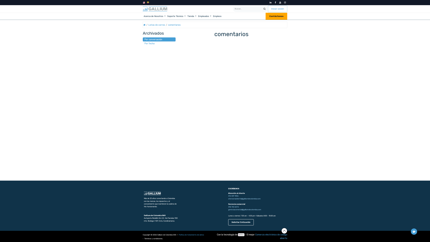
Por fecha (149, 43)
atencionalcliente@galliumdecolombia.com (244, 199)
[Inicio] (144, 25)
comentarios (174, 25)
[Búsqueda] (265, 9)
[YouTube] (280, 2)
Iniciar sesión (277, 9)
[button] (284, 231)
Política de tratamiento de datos (191, 235)
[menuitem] (144, 3)
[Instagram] (285, 2)
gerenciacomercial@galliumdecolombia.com (244, 210)
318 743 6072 (233, 207)
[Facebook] (275, 2)
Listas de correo (156, 25)
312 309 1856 (233, 196)
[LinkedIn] (270, 2)
